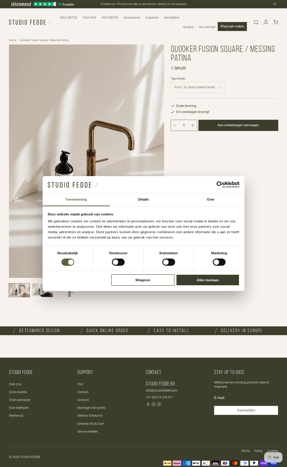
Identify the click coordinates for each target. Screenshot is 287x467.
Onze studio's (18, 392)
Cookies (272, 451)
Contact (83, 392)
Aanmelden (246, 410)
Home (12, 40)
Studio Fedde (30, 457)
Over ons (15, 384)
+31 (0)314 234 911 (159, 397)
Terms (245, 451)
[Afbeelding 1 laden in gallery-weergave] (19, 290)
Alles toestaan (208, 280)
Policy (258, 451)
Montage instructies (91, 407)
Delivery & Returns (89, 415)
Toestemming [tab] (76, 199)
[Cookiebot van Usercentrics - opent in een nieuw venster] (219, 184)
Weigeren (142, 280)
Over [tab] (211, 199)
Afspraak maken (232, 26)
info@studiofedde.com (161, 390)
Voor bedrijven (19, 407)
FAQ (80, 384)
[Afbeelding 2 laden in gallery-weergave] (42, 290)
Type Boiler (178, 78)
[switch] (118, 262)
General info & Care (90, 423)
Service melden (87, 431)
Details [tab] (143, 199)
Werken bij (16, 415)
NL (275, 4)
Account (83, 400)
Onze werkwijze (19, 400)
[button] (256, 22)
